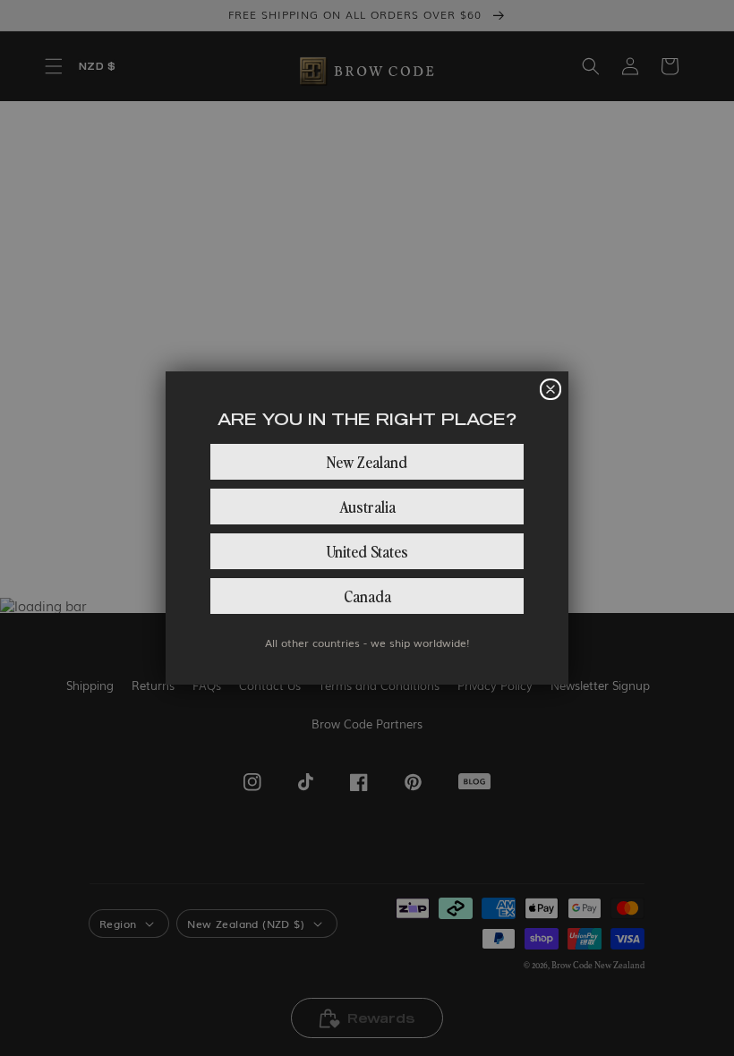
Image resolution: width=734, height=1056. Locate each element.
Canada (367, 595)
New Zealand (367, 461)
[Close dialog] (550, 389)
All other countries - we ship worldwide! (367, 642)
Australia (367, 506)
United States (367, 551)
